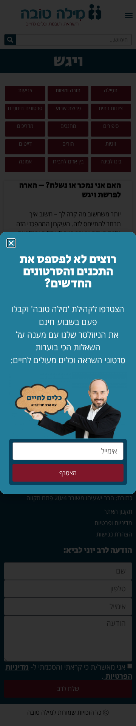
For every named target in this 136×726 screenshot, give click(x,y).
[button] (11, 243)
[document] (68, 363)
